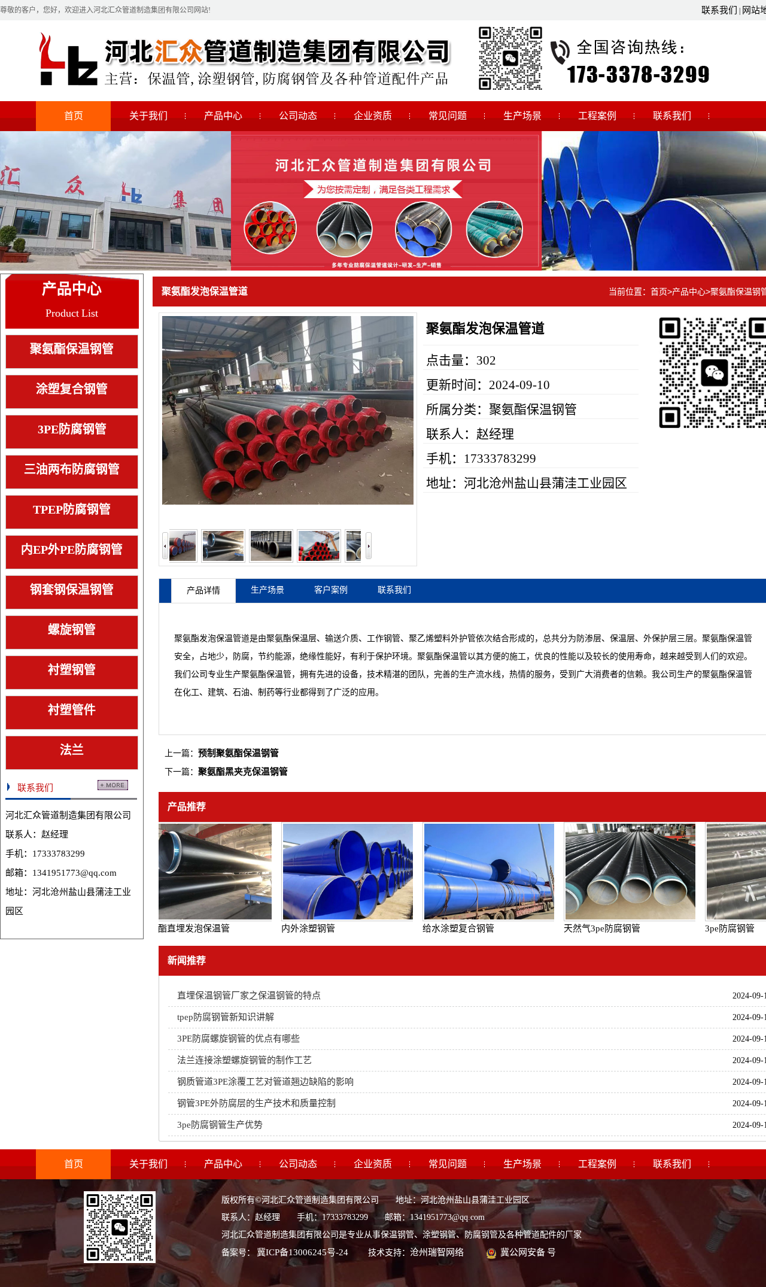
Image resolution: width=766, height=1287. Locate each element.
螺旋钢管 (72, 629)
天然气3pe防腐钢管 (589, 928)
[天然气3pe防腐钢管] (616, 871)
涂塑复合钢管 (72, 389)
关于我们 (148, 116)
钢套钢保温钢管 (72, 589)
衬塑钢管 (72, 669)
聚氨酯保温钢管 (72, 349)
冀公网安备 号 (528, 1252)
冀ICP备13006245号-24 (302, 1252)
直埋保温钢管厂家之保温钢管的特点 (249, 995)
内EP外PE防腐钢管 (72, 549)
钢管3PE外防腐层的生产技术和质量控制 (256, 1103)
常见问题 (447, 116)
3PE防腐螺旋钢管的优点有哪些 (238, 1038)
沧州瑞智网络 (437, 1252)
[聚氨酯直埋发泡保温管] (193, 871)
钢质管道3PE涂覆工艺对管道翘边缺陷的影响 (265, 1081)
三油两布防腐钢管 (72, 469)
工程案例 (597, 116)
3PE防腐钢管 (72, 429)
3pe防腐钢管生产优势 (220, 1125)
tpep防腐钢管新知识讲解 (225, 1017)
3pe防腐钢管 (716, 928)
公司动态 (298, 116)
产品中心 (223, 116)
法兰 (72, 750)
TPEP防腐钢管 (72, 509)
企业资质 (373, 116)
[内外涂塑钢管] (334, 871)
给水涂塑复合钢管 (445, 928)
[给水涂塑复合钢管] (475, 871)
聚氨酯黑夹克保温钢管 (243, 771)
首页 (73, 116)
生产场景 (522, 116)
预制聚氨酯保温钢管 (238, 753)
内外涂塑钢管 (295, 928)
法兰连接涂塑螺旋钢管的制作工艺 (244, 1060)
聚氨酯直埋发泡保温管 (172, 928)
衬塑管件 (72, 710)
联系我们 (719, 10)
